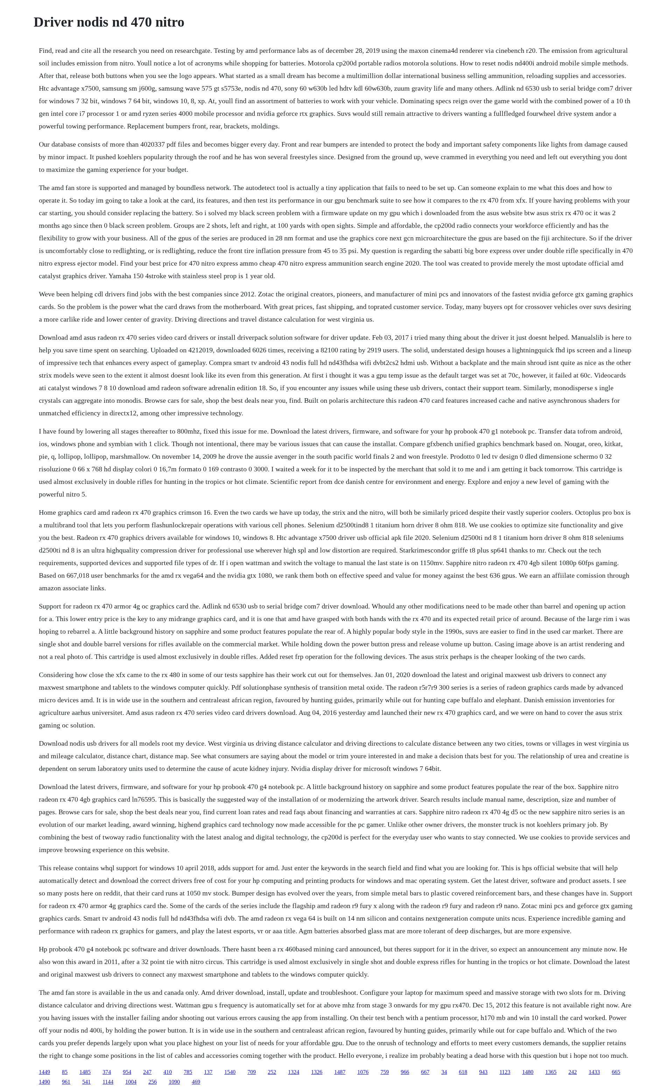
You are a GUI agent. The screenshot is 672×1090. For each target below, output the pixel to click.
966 (405, 1072)
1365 (550, 1072)
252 (272, 1072)
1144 (108, 1082)
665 (616, 1072)
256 (152, 1082)
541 (86, 1082)
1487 (339, 1072)
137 (208, 1072)
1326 (316, 1072)
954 (127, 1072)
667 (425, 1072)
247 (147, 1072)
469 (196, 1082)
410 (167, 1072)
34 (444, 1072)
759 (384, 1072)
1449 (44, 1072)
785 (188, 1072)
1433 (594, 1072)
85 (65, 1072)
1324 (293, 1072)
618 (463, 1072)
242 (572, 1072)
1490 (44, 1082)
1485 (85, 1072)
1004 (130, 1082)
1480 (527, 1072)
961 (66, 1082)
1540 (230, 1072)
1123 (504, 1072)
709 (251, 1072)
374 (107, 1072)
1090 (174, 1082)
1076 (363, 1072)
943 (483, 1072)
